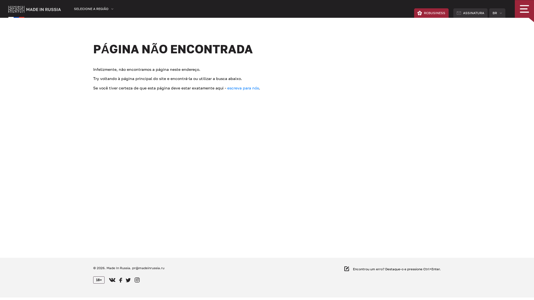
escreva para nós (243, 88)
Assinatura (473, 13)
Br (495, 13)
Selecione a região (91, 9)
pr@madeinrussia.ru (148, 268)
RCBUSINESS (434, 13)
